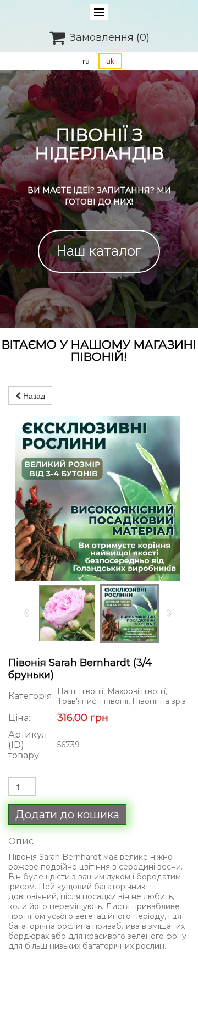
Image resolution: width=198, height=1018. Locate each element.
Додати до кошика (67, 814)
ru (86, 61)
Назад (33, 395)
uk (110, 61)
